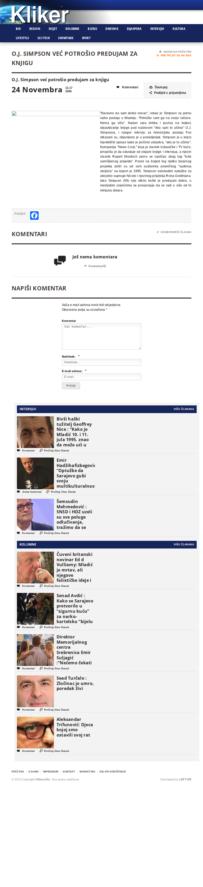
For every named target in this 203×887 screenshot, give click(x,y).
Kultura (179, 28)
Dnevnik (111, 28)
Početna (18, 771)
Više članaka (184, 409)
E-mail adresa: (74, 371)
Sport (86, 37)
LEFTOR (185, 779)
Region (34, 28)
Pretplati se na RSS (174, 55)
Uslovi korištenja (112, 771)
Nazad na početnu (175, 51)
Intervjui (157, 28)
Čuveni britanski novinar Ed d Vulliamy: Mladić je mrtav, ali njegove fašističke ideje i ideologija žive (75, 569)
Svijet (53, 28)
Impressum (50, 771)
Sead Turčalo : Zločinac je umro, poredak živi (75, 683)
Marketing (87, 771)
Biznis (92, 28)
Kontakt (69, 771)
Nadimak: (71, 356)
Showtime (65, 37)
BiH (18, 28)
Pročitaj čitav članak (54, 450)
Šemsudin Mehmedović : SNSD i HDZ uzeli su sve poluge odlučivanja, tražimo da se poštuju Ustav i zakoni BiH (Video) (74, 522)
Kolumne (72, 28)
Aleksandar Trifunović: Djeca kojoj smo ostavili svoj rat (75, 727)
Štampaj (158, 87)
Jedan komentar (29, 491)
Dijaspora (134, 28)
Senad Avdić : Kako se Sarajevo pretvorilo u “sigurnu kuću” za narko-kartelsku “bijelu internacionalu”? (75, 611)
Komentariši (95, 266)
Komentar (69, 320)
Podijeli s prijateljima (167, 93)
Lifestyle (22, 37)
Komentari (128, 87)
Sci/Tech (44, 37)
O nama (33, 771)
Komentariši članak (174, 232)
